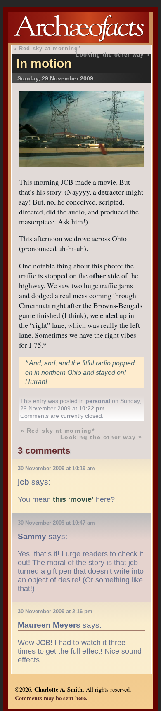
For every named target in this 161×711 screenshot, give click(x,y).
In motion (44, 63)
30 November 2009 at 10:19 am (56, 468)
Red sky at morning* (50, 48)
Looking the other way (110, 55)
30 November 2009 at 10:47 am (56, 523)
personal (97, 401)
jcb (23, 481)
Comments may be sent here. (51, 698)
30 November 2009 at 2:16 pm (55, 611)
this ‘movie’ (73, 499)
